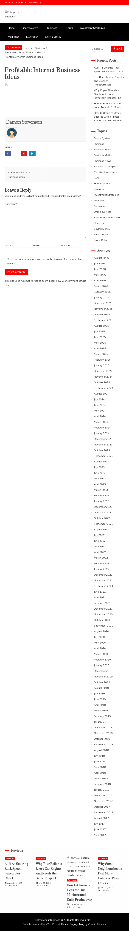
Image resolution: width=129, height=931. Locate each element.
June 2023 (100, 472)
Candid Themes (97, 924)
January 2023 (101, 501)
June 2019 (100, 699)
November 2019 (103, 676)
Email (36, 245)
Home (11, 27)
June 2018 (100, 761)
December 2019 (103, 670)
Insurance (99, 189)
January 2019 (101, 721)
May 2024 (100, 410)
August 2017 (101, 818)
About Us (9, 2)
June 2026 (100, 269)
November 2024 (103, 376)
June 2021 (100, 591)
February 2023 (102, 495)
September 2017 (103, 812)
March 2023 (101, 489)
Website (65, 245)
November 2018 (103, 733)
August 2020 (101, 631)
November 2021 (103, 580)
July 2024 (99, 399)
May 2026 (100, 274)
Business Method (103, 155)
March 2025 (101, 354)
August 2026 (101, 257)
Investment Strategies (92, 27)
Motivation (32, 36)
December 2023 (103, 438)
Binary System (30, 27)
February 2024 (102, 427)
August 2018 (101, 750)
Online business (102, 211)
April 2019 (100, 704)
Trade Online (101, 240)
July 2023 (99, 467)
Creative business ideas (107, 172)
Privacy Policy (35, 2)
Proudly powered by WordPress (41, 924)
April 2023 (100, 484)
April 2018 (100, 772)
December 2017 (103, 795)
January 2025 (101, 365)
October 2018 (102, 738)
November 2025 (103, 308)
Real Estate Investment (107, 217)
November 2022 (103, 512)
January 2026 (101, 297)
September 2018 (103, 744)
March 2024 (101, 421)
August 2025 (101, 325)
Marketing (13, 36)
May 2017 (100, 835)
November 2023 (103, 444)
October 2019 (102, 682)
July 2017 (99, 823)
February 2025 (102, 359)
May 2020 (100, 642)
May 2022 (100, 546)
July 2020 (99, 636)
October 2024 (102, 382)
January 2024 (101, 433)
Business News (102, 160)
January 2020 (101, 665)
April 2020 (100, 648)
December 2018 (103, 727)
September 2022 (103, 523)
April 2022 (100, 552)
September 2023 (103, 455)
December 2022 (103, 506)
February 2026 (102, 291)
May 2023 (100, 478)
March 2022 (101, 557)
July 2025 (99, 331)
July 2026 (99, 263)
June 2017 (100, 829)
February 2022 (102, 563)
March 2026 (101, 286)
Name (9, 245)
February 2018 (102, 784)
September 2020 (103, 625)
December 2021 (103, 574)
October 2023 (102, 450)
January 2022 (101, 569)
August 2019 (101, 687)
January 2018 (101, 789)
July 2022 (99, 535)
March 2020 (101, 653)
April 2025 (100, 348)
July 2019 (99, 693)
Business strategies (105, 166)
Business (52, 27)
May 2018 (100, 767)
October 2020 (102, 620)
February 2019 (102, 716)
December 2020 (103, 608)
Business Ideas (102, 149)
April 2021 (100, 597)
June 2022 (100, 540)
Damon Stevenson (24, 122)
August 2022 (101, 529)
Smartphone (101, 234)
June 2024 (100, 404)
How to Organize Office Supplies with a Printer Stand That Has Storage (108, 116)
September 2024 (103, 388)
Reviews (99, 223)
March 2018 (101, 778)
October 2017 (102, 806)
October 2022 (102, 518)
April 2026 (100, 280)
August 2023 (101, 461)
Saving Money (53, 36)
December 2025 (103, 303)
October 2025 (102, 314)
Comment (11, 203)
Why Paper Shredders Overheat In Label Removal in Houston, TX (107, 94)
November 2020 (103, 614)
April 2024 (100, 416)
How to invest (102, 183)
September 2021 (103, 586)
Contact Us (21, 2)
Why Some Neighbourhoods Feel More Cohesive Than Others (110, 873)
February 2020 (102, 659)
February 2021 (102, 603)
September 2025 (103, 320)
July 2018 (99, 755)
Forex (69, 27)
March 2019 (101, 710)
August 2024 (101, 393)
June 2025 (100, 337)
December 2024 (103, 371)
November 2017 (103, 801)
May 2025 (100, 342)
